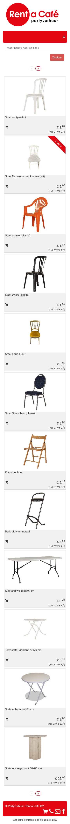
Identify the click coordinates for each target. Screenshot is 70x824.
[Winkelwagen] (46, 811)
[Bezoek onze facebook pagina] (63, 811)
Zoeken (57, 57)
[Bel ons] (51, 811)
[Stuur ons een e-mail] (57, 811)
